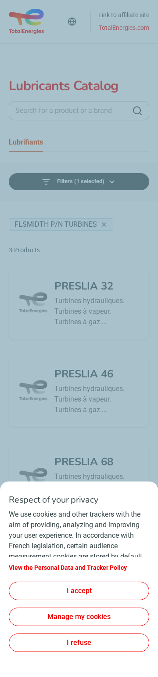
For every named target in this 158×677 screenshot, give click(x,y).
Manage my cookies (79, 616)
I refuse (79, 642)
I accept (79, 590)
